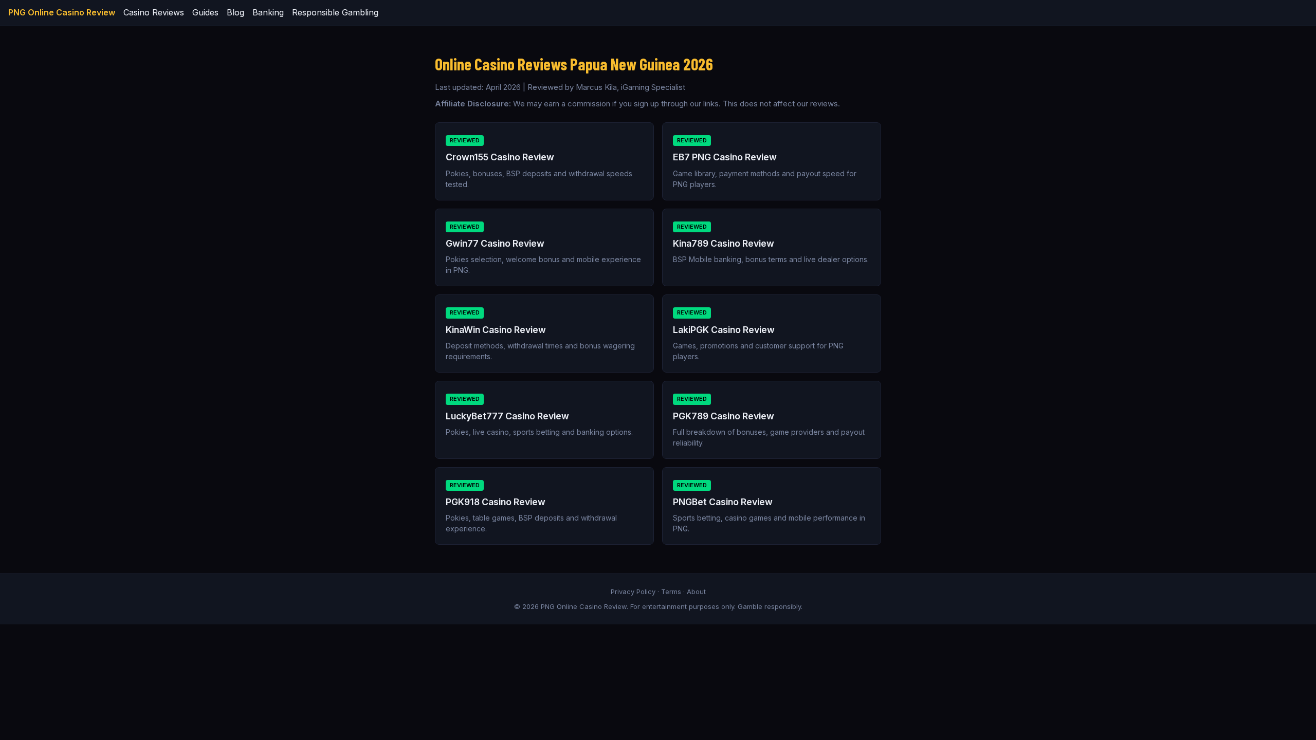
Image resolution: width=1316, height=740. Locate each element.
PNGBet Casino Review (723, 501)
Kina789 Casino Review (723, 243)
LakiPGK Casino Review (724, 329)
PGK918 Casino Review (495, 501)
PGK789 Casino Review (723, 416)
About (696, 591)
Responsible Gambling (335, 12)
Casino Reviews (153, 12)
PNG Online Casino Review (61, 12)
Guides (205, 12)
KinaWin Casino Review (496, 329)
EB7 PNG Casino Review (725, 157)
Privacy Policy (633, 591)
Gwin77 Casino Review (495, 243)
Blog (235, 12)
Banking (268, 12)
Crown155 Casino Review (500, 157)
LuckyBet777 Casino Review (507, 416)
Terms (671, 591)
